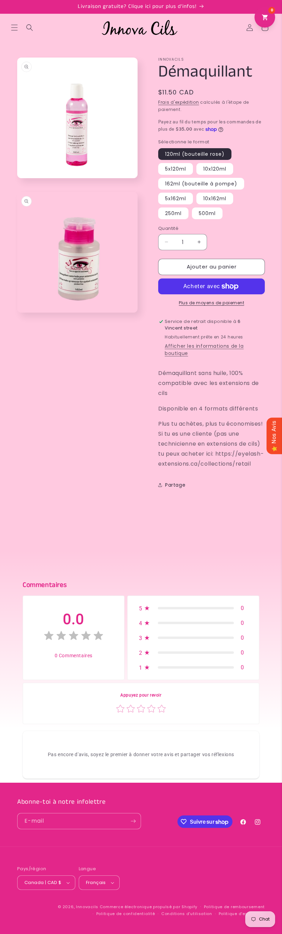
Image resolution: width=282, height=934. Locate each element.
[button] (14, 27)
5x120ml (175, 168)
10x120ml (214, 168)
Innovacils (87, 907)
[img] (73, 637)
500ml (207, 213)
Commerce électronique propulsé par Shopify (148, 907)
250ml (173, 213)
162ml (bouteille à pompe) (201, 183)
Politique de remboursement (234, 907)
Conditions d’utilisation (186, 913)
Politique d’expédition (242, 913)
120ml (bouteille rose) (195, 154)
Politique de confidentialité (125, 913)
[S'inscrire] (133, 821)
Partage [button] (175, 484)
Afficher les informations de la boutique (204, 350)
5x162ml (175, 198)
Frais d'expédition (178, 102)
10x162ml (214, 198)
